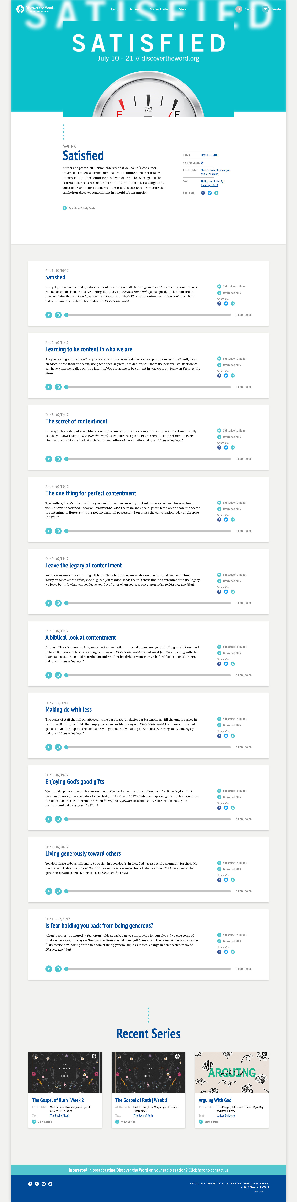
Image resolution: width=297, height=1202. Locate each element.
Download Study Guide (81, 208)
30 (58, 315)
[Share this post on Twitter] (210, 193)
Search (249, 9)
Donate (276, 9)
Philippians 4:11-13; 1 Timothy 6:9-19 (213, 183)
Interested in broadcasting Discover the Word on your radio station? (148, 1170)
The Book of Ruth (143, 1115)
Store (182, 9)
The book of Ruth (59, 1115)
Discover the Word (35, 9)
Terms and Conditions (229, 1183)
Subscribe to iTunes (235, 286)
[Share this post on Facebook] (203, 193)
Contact (194, 1183)
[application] (148, 315)
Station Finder (159, 9)
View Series (45, 1122)
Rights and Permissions (256, 1183)
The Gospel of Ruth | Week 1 (141, 1100)
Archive (134, 9)
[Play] (49, 315)
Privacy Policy (208, 1183)
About (114, 9)
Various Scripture (226, 1115)
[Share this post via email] (216, 193)
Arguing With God (215, 1100)
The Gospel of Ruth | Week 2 (58, 1100)
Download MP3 (232, 293)
